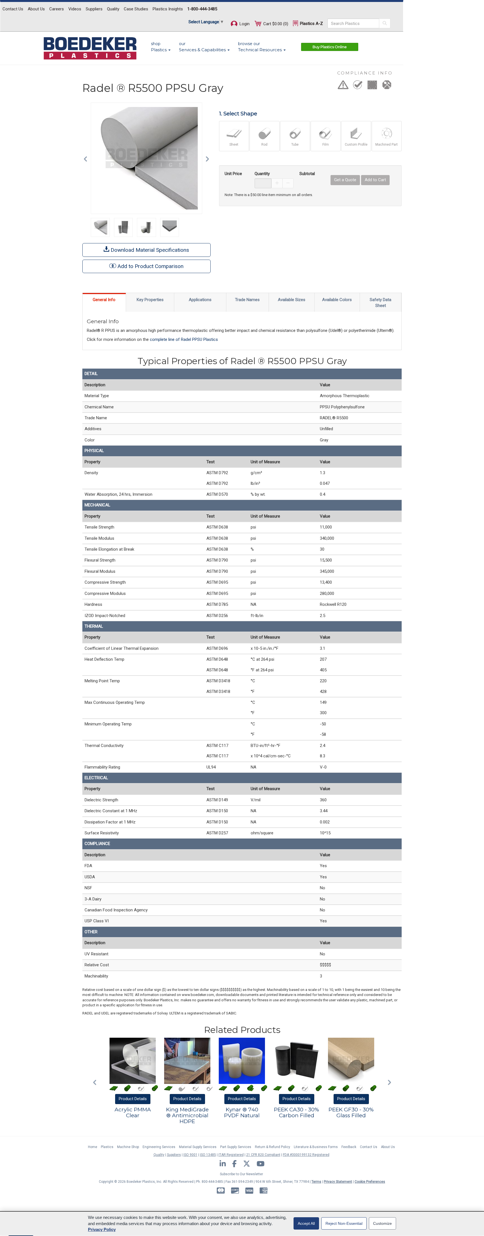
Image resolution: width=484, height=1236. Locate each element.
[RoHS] (357, 86)
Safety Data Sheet (380, 302)
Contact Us (13, 8)
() (275, 23)
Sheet (233, 144)
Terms (316, 1182)
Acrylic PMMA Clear (133, 1112)
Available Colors (337, 299)
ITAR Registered (231, 1155)
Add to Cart (375, 179)
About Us (36, 8)
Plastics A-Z (311, 23)
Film (325, 144)
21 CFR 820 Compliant (263, 1155)
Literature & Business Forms (316, 1147)
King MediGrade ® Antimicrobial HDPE (187, 1115)
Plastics (107, 1147)
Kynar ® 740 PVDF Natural (242, 1112)
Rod (264, 144)
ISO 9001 (190, 1155)
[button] (87, 158)
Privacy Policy (102, 1229)
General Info (104, 299)
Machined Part (386, 144)
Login (244, 23)
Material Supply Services (198, 1147)
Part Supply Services (235, 1147)
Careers (56, 8)
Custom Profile (356, 144)
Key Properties (150, 299)
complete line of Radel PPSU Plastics (184, 339)
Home (92, 1147)
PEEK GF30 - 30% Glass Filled (351, 1112)
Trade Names (247, 299)
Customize (382, 1223)
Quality (113, 8)
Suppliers (94, 8)
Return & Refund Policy (272, 1147)
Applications (200, 299)
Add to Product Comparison (150, 266)
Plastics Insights (168, 8)
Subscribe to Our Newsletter (241, 1174)
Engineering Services (159, 1147)
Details (133, 1098)
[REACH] (372, 86)
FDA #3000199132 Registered (306, 1155)
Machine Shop (128, 1147)
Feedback (348, 1147)
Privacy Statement (338, 1182)
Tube (295, 144)
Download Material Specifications (149, 250)
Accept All (306, 1223)
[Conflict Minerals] (387, 86)
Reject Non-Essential (343, 1223)
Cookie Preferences (370, 1182)
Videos (74, 8)
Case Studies (136, 8)
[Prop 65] (343, 86)
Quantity (262, 173)
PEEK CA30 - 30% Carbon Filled (296, 1112)
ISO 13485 (208, 1155)
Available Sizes (291, 299)
